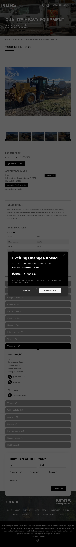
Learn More (26, 290)
